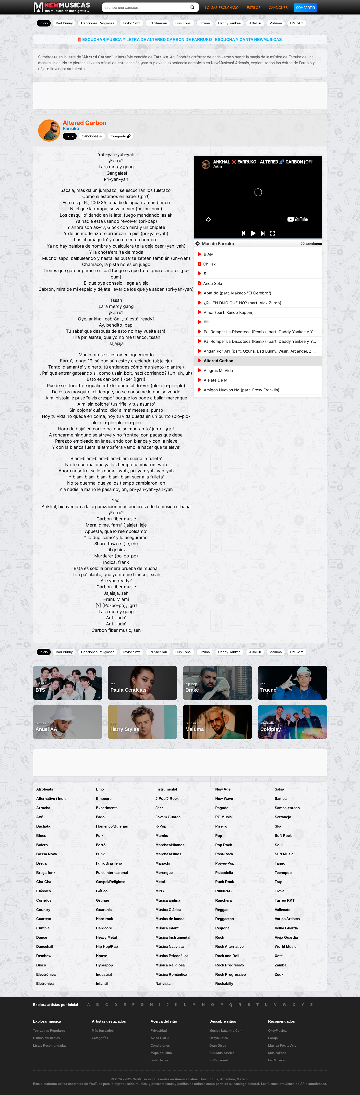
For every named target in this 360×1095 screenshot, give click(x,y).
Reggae (221, 910)
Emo (100, 789)
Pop (218, 835)
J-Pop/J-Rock (167, 798)
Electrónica (46, 974)
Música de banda (170, 919)
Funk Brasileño (109, 863)
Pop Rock (223, 845)
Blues (41, 835)
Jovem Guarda (168, 817)
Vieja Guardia (286, 937)
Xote (279, 956)
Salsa (279, 789)
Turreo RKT (285, 900)
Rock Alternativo (229, 946)
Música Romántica (171, 974)
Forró (101, 845)
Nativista (163, 983)
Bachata (43, 826)
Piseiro (221, 826)
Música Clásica (168, 910)
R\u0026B (223, 891)
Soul (279, 845)
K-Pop (161, 826)
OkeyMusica (218, 1038)
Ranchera (223, 900)
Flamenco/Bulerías (112, 826)
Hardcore (104, 928)
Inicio (44, 23)
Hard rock (104, 919)
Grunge (102, 900)
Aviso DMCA (160, 1038)
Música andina (168, 900)
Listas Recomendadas (49, 1045)
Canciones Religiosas (97, 23)
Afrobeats (44, 789)
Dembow (43, 956)
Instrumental (166, 789)
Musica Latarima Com (225, 1030)
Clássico (43, 891)
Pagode (221, 808)
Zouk (279, 974)
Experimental (107, 808)
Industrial (104, 974)
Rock (219, 937)
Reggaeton (224, 919)
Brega (41, 863)
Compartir (119, 136)
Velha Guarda (286, 928)
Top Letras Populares (49, 1030)
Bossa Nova (46, 854)
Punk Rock (224, 882)
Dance (41, 937)
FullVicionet (218, 1060)
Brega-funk (45, 873)
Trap (278, 882)
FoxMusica (276, 1060)
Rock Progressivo (230, 974)
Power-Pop (224, 863)
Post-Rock (224, 854)
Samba (281, 798)
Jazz (159, 808)
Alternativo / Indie (51, 798)
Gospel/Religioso (110, 882)
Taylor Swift (131, 23)
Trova (279, 891)
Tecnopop (283, 873)
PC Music (223, 817)
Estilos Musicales (46, 1038)
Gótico (102, 891)
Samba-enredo (287, 808)
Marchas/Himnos (170, 845)
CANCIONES (278, 8)
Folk (99, 835)
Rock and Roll (227, 956)
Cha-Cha (43, 882)
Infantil (102, 983)
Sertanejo (283, 817)
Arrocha (43, 808)
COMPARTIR (305, 8)
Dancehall (44, 946)
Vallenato (282, 910)
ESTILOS (254, 8)
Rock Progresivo (229, 965)
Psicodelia (224, 873)
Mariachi (163, 863)
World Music (285, 946)
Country (43, 910)
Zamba (280, 965)
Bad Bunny (64, 23)
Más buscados (103, 1030)
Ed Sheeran (158, 23)
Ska (278, 826)
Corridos (43, 900)
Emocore (103, 798)
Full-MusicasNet (221, 1053)
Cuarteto (43, 919)
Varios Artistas (287, 919)
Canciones (90, 136)
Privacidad (159, 1030)
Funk (100, 854)
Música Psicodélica (172, 956)
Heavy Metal (106, 937)
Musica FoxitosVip (282, 1045)
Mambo (162, 835)
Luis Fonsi (183, 23)
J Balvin (255, 23)
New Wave (224, 798)
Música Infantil (168, 928)
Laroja (273, 1038)
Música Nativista (170, 946)
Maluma (275, 23)
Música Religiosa (170, 965)
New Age (222, 789)
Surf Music (284, 854)
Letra (70, 136)
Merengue (164, 873)
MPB (160, 891)
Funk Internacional (112, 873)
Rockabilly (224, 983)
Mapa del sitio (161, 1053)
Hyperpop (104, 965)
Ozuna (205, 23)
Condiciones (160, 1045)
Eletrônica (45, 983)
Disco (41, 965)
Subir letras (159, 1060)
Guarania (104, 910)
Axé (39, 817)
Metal (160, 882)
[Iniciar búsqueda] (192, 7)
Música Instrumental (173, 937)
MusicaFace (277, 1053)
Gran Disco (217, 1045)
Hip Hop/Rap (107, 946)
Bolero (42, 845)
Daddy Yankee (229, 23)
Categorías (100, 1038)
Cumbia (42, 928)
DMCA (295, 23)
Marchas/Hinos (168, 854)
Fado (100, 817)
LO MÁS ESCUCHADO (222, 8)
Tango (280, 863)
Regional (222, 928)
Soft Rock (283, 835)
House (101, 956)
